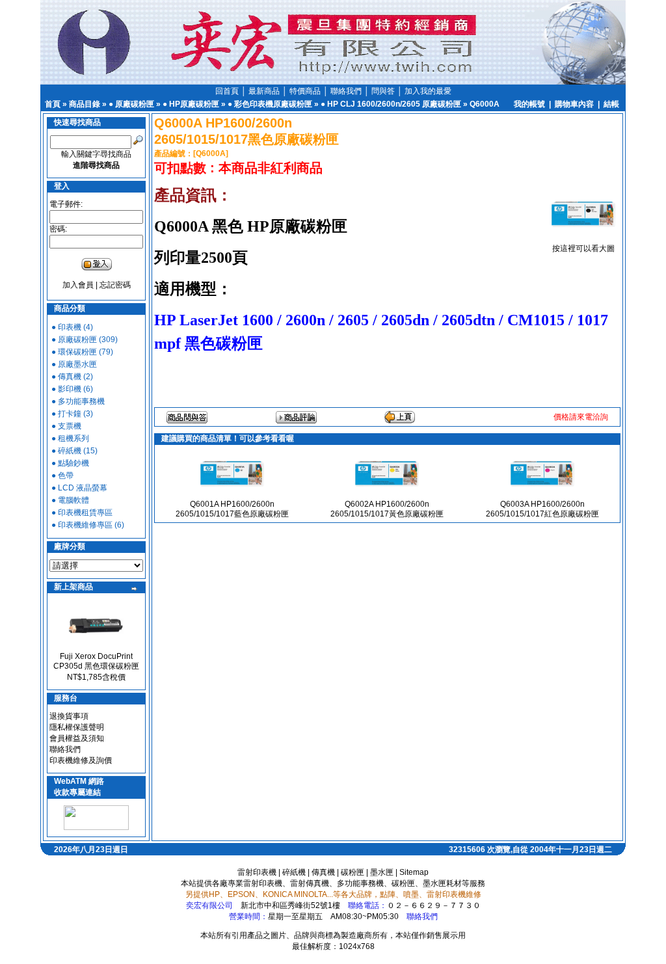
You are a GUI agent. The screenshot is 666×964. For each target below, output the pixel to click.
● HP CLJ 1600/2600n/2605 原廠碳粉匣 (391, 104)
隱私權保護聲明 (76, 727)
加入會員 (78, 284)
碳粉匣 (352, 872)
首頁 (52, 104)
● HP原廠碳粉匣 (191, 104)
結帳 (611, 104)
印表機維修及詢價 (80, 760)
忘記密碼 (115, 284)
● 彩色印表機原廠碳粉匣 (270, 104)
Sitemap (414, 872)
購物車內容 (574, 104)
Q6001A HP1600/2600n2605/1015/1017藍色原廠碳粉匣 (232, 509)
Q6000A (485, 104)
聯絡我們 (65, 749)
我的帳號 (529, 104)
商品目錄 (84, 104)
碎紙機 (294, 872)
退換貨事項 (68, 716)
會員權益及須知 (76, 738)
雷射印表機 (256, 872)
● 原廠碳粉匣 (131, 104)
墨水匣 (381, 872)
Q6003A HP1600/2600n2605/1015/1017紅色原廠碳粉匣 (542, 509)
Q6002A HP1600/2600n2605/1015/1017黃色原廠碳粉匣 (387, 509)
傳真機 (323, 872)
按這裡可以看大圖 (583, 248)
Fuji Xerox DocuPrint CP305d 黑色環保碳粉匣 (96, 661)
